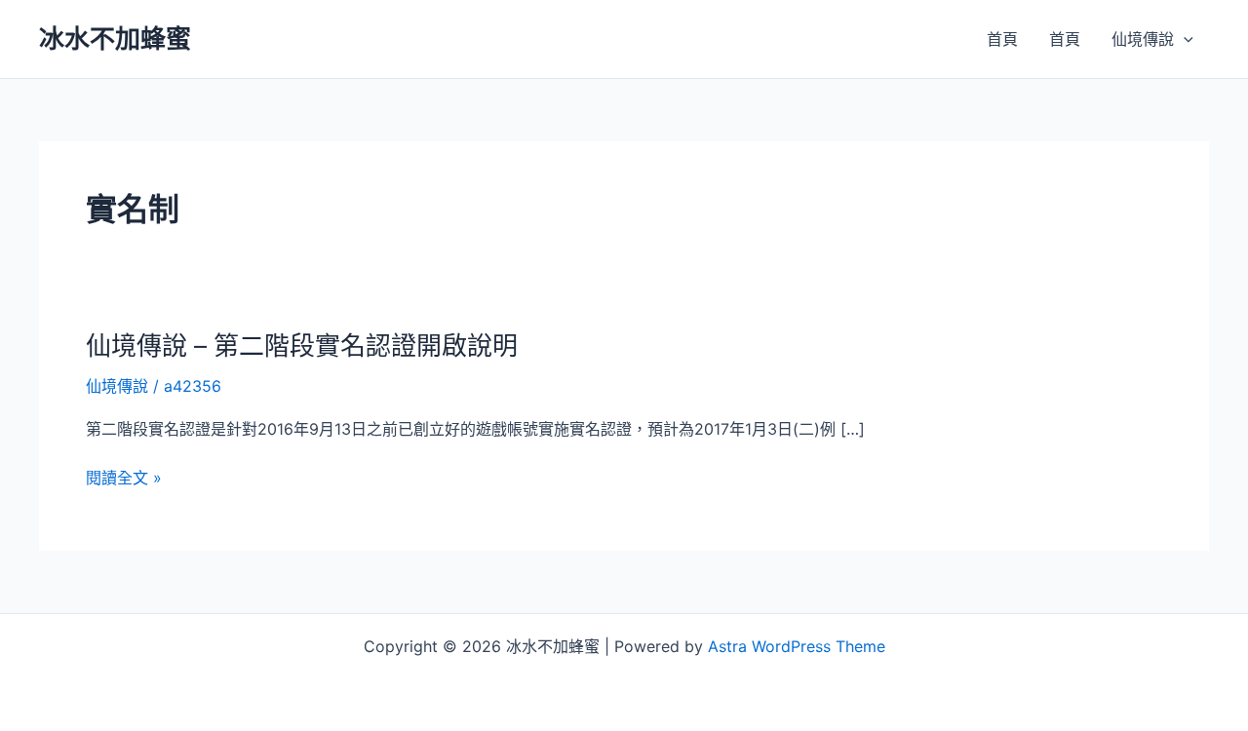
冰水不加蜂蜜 (115, 38)
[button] (1183, 39)
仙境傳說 (1143, 39)
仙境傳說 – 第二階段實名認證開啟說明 (302, 345)
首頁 (1002, 39)
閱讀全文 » (124, 478)
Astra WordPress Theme (796, 646)
